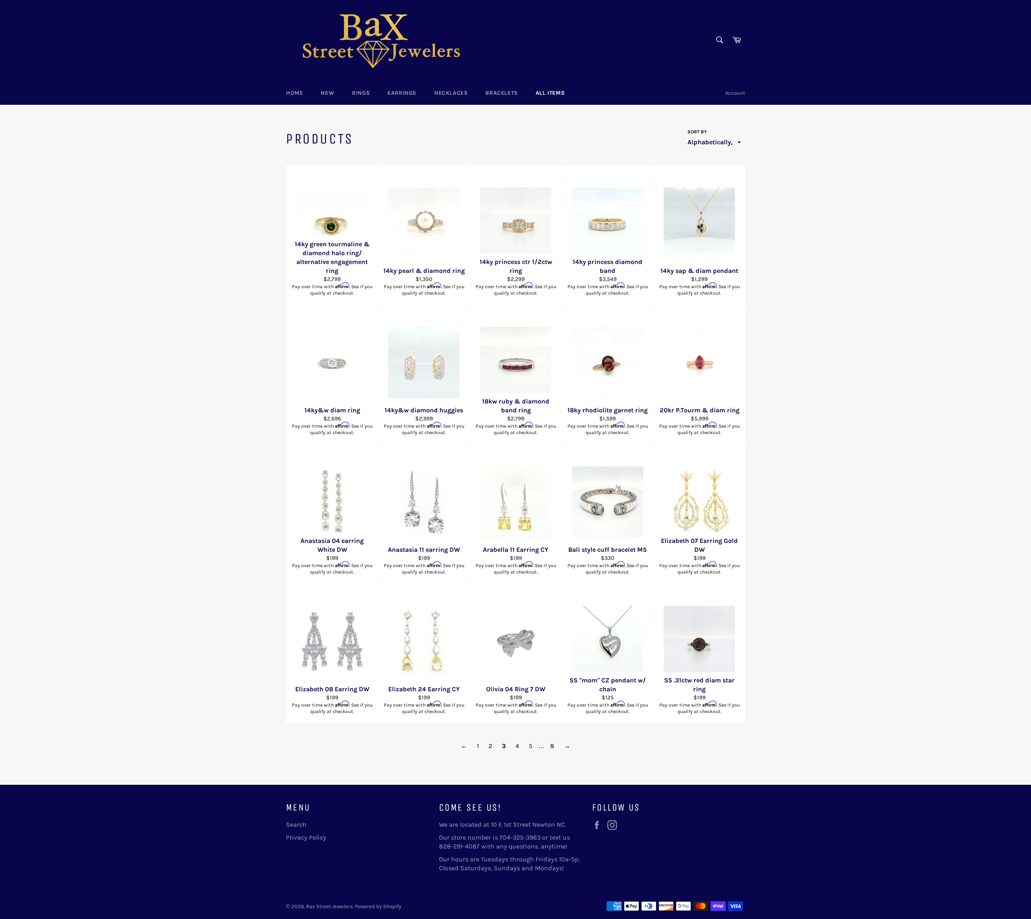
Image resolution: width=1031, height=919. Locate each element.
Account (735, 93)
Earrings (401, 92)
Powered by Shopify (378, 906)
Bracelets (501, 92)
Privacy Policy (306, 837)
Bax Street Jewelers (329, 906)
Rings (361, 92)
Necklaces (451, 92)
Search (296, 824)
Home (294, 92)
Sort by (697, 132)
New (327, 92)
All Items (550, 92)
